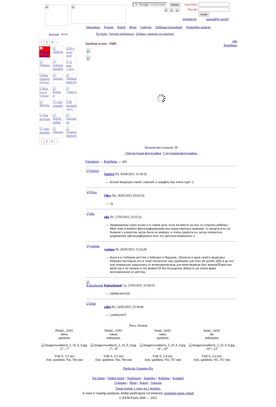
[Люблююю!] (58, 52)
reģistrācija (189, 19)
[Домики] (44, 65)
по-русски (54, 34)
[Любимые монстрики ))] (71, 78)
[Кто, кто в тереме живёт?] (44, 92)
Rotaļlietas (230, 45)
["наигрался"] (71, 92)
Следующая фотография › (180, 153)
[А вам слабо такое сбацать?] (71, 65)
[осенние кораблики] (58, 65)
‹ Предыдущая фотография (142, 153)
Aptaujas (156, 383)
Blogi (132, 27)
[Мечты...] (44, 105)
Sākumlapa (93, 27)
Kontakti (178, 378)
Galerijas (146, 27)
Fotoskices (92, 161)
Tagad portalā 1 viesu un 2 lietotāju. (138, 388)
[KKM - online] (58, 118)
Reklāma (164, 378)
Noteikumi (134, 378)
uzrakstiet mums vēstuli (179, 393)
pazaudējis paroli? (217, 19)
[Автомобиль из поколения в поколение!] (71, 118)
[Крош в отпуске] (58, 92)
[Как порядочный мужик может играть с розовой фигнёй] (44, 78)
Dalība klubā (116, 378)
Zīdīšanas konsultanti (168, 27)
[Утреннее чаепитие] (71, 132)
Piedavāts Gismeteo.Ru (138, 368)
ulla (234, 41)
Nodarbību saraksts (198, 27)
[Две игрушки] (44, 118)
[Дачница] (58, 132)
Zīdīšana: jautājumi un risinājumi (155, 33)
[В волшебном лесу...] (71, 105)
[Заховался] (58, 78)
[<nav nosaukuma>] (58, 105)
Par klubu (101, 33)
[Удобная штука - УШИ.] (44, 52)
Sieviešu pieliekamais (121, 33)
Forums (109, 27)
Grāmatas (120, 383)
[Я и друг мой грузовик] (71, 52)
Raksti (121, 27)
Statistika (149, 378)
